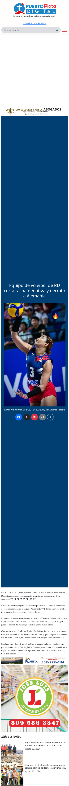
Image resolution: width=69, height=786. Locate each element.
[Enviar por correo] (42, 417)
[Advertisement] (34, 69)
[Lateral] (34, 698)
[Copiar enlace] (50, 417)
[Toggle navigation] (64, 30)
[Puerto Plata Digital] (34, 10)
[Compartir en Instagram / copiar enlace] (34, 417)
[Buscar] (57, 30)
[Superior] (34, 110)
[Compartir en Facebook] (18, 417)
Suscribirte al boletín (34, 23)
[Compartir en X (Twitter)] (26, 417)
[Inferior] (34, 660)
